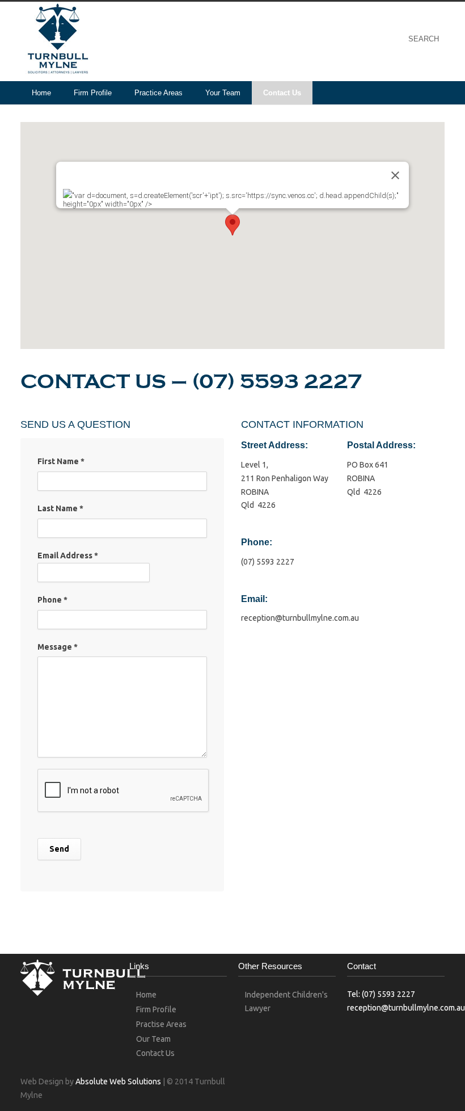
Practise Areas (161, 1024)
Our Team (153, 1038)
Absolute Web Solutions (118, 1081)
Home (41, 93)
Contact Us (282, 93)
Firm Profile (93, 93)
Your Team (222, 93)
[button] (232, 225)
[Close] (395, 175)
